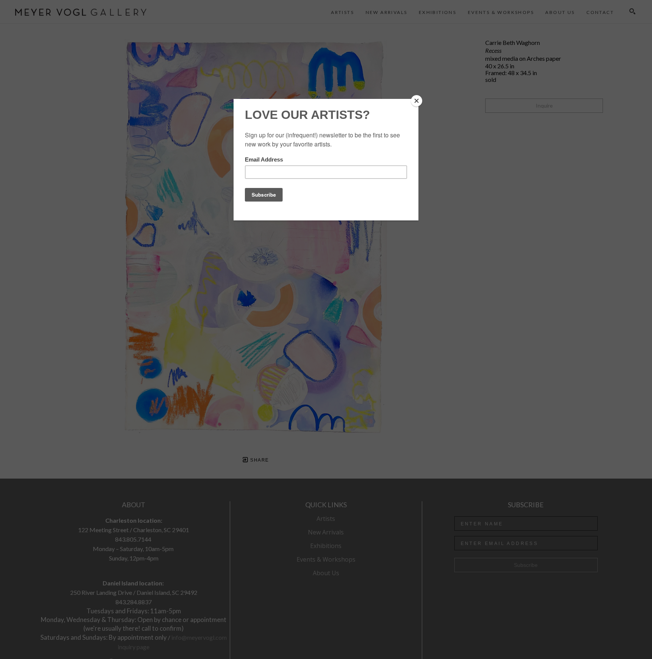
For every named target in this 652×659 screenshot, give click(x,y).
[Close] (416, 100)
